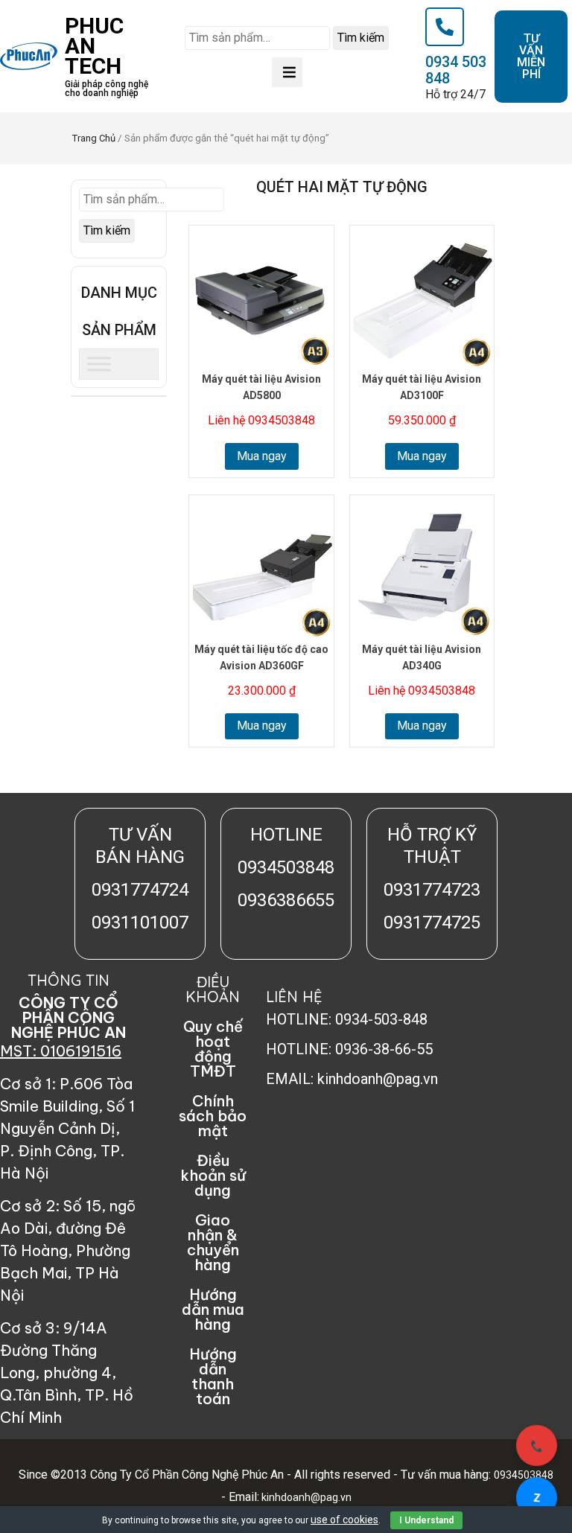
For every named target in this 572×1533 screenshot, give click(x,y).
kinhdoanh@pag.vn (305, 1497)
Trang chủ (93, 138)
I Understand (426, 1520)
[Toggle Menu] (99, 364)
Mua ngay (262, 456)
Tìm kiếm (360, 38)
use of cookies (344, 1520)
